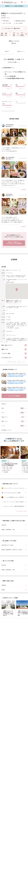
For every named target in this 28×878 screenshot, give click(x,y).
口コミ (7, 51)
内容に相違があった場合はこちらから (18, 362)
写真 (6, 35)
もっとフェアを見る (14, 396)
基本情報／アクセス (6, 430)
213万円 (20, 23)
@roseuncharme (9, 331)
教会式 (7, 313)
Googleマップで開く (10, 282)
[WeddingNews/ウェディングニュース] (7, 3)
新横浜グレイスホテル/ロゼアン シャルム (13, 14)
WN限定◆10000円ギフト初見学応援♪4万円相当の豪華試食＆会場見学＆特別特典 (16, 375)
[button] (26, 462)
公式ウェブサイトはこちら (11, 335)
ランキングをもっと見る (21, 511)
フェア (18, 35)
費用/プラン (14, 35)
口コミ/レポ (10, 35)
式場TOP (2, 35)
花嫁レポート (21, 51)
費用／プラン (12, 421)
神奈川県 (3, 17)
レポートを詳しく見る (22, 125)
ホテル (8, 17)
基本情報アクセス (22, 35)
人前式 (10, 313)
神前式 (13, 313)
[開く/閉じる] (25, 345)
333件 (7, 20)
